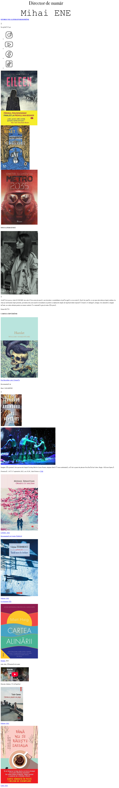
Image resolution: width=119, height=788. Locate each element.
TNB (41, 471)
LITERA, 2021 (5, 533)
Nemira (3, 661)
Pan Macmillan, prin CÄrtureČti (10, 380)
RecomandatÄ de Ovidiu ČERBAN (11, 536)
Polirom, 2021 (5, 598)
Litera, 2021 (4, 785)
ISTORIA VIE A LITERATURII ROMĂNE (15, 19)
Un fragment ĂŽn (6, 601)
